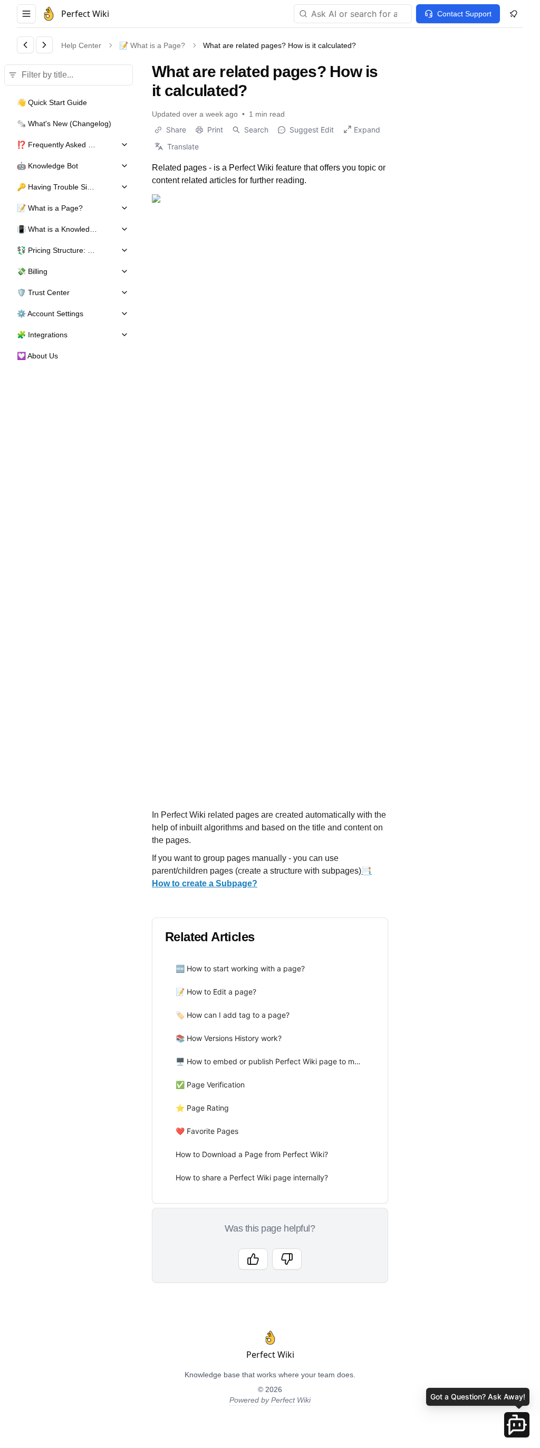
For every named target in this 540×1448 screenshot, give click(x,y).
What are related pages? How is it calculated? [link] (279, 45)
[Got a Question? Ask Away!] (516, 1424)
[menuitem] (270, 968)
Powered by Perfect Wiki (270, 1400)
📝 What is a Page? (152, 45)
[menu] (270, 1073)
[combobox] (353, 13)
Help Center (81, 45)
